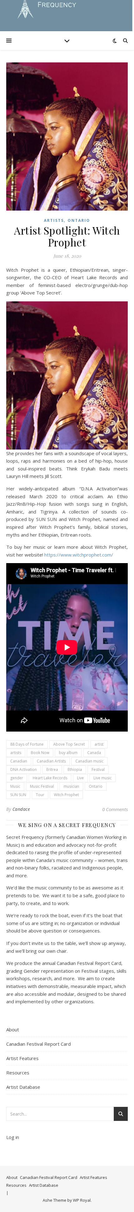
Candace (21, 809)
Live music (102, 778)
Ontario (79, 220)
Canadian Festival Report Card (38, 1044)
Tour (40, 794)
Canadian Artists (51, 761)
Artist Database (23, 1087)
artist (98, 744)
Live (80, 778)
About (12, 1029)
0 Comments (115, 809)
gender (16, 778)
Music (15, 786)
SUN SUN (18, 794)
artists (15, 752)
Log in (12, 1137)
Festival (98, 769)
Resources (17, 1072)
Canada (94, 752)
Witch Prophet (66, 794)
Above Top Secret (69, 744)
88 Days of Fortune (27, 744)
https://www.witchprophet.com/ (78, 555)
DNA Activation (23, 769)
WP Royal (82, 1200)
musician (71, 786)
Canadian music (89, 761)
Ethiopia (75, 769)
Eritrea (52, 769)
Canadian (18, 761)
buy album (68, 752)
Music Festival (42, 786)
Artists (54, 220)
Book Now (40, 752)
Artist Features (22, 1058)
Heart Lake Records (50, 778)
